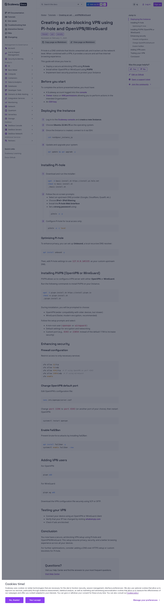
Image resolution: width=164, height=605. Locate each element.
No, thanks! (14, 600)
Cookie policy (132, 593)
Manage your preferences (145, 600)
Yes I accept (35, 600)
